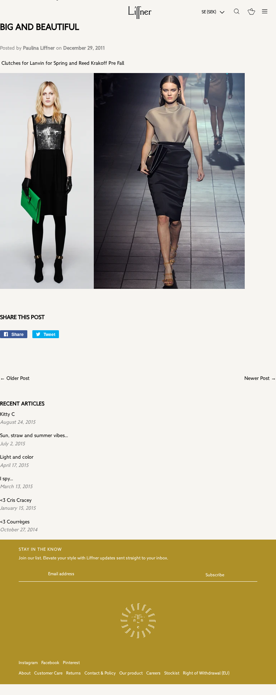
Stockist (171, 673)
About (25, 673)
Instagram (28, 663)
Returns (73, 673)
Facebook (50, 663)
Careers (153, 673)
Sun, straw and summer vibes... (34, 436)
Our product (131, 673)
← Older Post (14, 379)
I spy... (6, 479)
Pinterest (71, 663)
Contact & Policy (100, 673)
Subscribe (215, 575)
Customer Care (48, 673)
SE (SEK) (209, 12)
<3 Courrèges (14, 522)
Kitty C (7, 415)
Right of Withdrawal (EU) (206, 673)
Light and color (16, 457)
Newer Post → (260, 379)
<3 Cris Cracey (16, 501)
